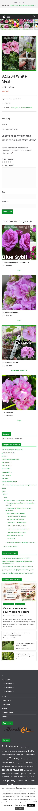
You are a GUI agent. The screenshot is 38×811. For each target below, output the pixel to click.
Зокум (23, 751)
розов (30, 780)
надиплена (16, 776)
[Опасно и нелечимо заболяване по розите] (19, 592)
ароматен (21, 763)
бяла (3, 766)
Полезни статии (8, 604)
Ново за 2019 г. (7, 462)
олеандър (30, 776)
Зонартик (4, 754)
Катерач (21, 754)
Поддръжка (6, 704)
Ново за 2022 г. (7, 466)
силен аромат (20, 785)
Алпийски (6, 751)
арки (15, 763)
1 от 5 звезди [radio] (2, 162)
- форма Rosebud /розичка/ (16, 532)
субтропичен (29, 785)
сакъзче (9, 784)
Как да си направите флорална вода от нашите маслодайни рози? (16, 634)
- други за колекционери (15, 519)
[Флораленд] (4, 16)
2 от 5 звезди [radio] (4, 162)
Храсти (4, 488)
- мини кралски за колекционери (18, 529)
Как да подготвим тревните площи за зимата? (17, 566)
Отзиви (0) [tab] (6, 119)
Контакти (5, 717)
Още (19, 270)
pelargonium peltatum (24, 747)
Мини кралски (30, 754)
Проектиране (6, 700)
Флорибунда (5, 759)
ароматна (29, 762)
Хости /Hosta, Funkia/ (10, 546)
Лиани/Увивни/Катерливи (10, 459)
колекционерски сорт (20, 774)
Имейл (5, 201)
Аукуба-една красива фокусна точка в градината (18, 570)
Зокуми (30, 750)
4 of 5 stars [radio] (8, 162)
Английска (14, 751)
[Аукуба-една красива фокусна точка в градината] (8, 656)
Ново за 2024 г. (7, 472)
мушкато (8, 776)
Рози (5, 497)
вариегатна (9, 766)
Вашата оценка (8, 159)
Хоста (13, 758)
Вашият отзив (8, 165)
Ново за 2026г (6, 475)
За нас (4, 696)
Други (6, 494)
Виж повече (19, 808)
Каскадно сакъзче (12, 754)
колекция (31, 774)
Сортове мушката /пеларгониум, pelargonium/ (19, 500)
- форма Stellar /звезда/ (15, 535)
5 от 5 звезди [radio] (10, 162)
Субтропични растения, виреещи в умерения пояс (19, 485)
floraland (20, 616)
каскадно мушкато (12, 769)
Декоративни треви (8, 453)
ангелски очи (8, 762)
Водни (19, 751)
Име (4, 192)
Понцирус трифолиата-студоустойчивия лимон (17, 573)
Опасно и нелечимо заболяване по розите (16, 558)
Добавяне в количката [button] (19, 370)
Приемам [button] (31, 805)
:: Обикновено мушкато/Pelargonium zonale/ (20, 542)
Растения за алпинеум (9, 482)
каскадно (30, 766)
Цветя (4, 491)
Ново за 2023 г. (7, 469)
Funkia (6, 746)
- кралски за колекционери (16, 526)
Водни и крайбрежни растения (12, 449)
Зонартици (11, 538)
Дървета (4, 456)
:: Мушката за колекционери (15, 513)
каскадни (23, 766)
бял (35, 763)
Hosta (14, 746)
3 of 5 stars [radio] (6, 162)
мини (3, 776)
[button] (34, 38)
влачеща (18, 766)
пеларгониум (9, 780)
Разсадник (5, 478)
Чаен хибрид (28, 759)
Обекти (4, 708)
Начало (4, 676)
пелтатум (20, 780)
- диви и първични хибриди (16, 516)
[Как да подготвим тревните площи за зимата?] (8, 645)
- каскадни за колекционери (21, 108)
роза (25, 780)
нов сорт (23, 776)
